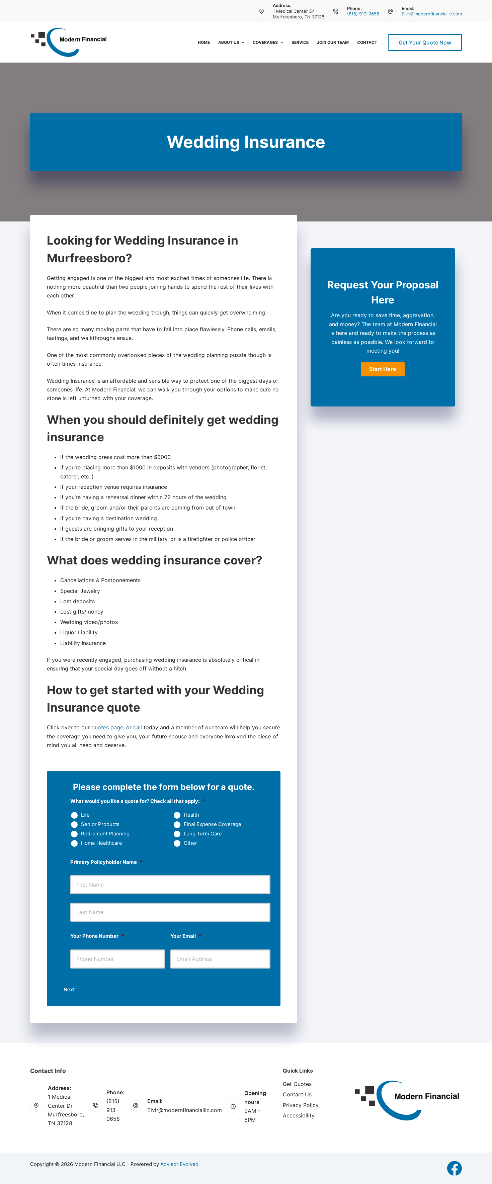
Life (85, 815)
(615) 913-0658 (363, 13)
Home (204, 42)
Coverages (265, 42)
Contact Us (297, 1094)
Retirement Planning (105, 834)
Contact (367, 42)
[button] (383, 369)
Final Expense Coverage (212, 824)
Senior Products (100, 824)
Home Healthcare (101, 843)
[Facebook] (454, 1168)
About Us (228, 42)
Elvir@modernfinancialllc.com (432, 13)
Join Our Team (333, 42)
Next (69, 989)
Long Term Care (203, 834)
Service (300, 42)
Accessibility (299, 1115)
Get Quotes (297, 1084)
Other (190, 843)
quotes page (107, 727)
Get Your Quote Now (425, 42)
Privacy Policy (301, 1105)
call (137, 727)
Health (191, 815)
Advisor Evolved (179, 1164)
